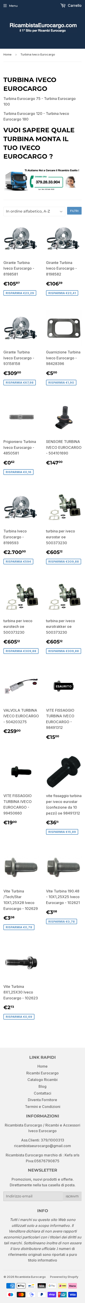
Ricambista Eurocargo (30, 1277)
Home (7, 54)
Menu (13, 5)
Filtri (74, 211)
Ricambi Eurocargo (42, 1073)
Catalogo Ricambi (42, 1079)
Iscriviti (72, 1196)
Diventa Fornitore (42, 1100)
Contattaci (42, 1093)
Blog (42, 1086)
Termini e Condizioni (42, 1106)
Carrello (74, 5)
